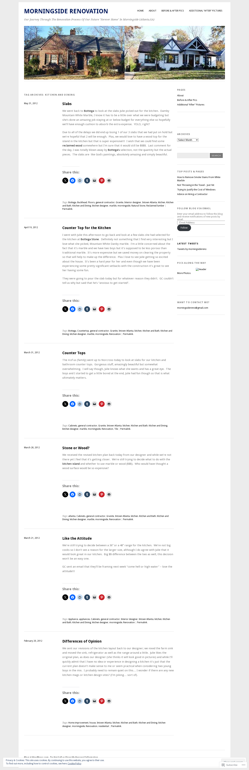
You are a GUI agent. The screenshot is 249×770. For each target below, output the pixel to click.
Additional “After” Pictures (205, 10)
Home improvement (78, 722)
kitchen (161, 202)
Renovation (115, 334)
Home (140, 10)
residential (103, 726)
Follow (184, 227)
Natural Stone (138, 205)
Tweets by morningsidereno (192, 249)
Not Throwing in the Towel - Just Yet (195, 185)
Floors (91, 202)
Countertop (83, 331)
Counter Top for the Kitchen (86, 228)
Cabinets (72, 425)
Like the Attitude (77, 538)
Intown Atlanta (149, 202)
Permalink (67, 209)
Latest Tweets (188, 243)
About (152, 10)
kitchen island (71, 463)
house (93, 722)
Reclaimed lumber (155, 205)
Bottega (89, 111)
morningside (124, 205)
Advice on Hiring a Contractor (192, 194)
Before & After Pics (173, 10)
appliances (84, 619)
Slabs (67, 104)
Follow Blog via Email (194, 208)
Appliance (73, 619)
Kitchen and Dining (81, 205)
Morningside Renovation (66, 11)
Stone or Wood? (76, 448)
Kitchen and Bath (151, 331)
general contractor (105, 202)
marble (112, 205)
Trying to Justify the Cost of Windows (196, 189)
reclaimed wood (72, 145)
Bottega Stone (90, 239)
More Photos (184, 273)
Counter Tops (73, 353)
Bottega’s (114, 150)
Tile (116, 429)
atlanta (71, 516)
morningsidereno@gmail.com (192, 307)
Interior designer (132, 202)
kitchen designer (100, 205)
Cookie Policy (74, 763)
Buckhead (82, 202)
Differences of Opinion (82, 641)
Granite (119, 202)
